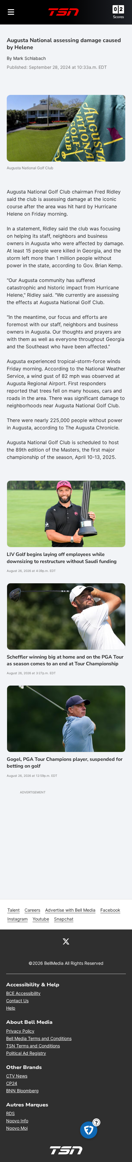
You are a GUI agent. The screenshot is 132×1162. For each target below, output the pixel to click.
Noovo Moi (17, 1128)
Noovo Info (17, 1120)
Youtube (41, 918)
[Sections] (11, 12)
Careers (32, 910)
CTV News (16, 1075)
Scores (118, 16)
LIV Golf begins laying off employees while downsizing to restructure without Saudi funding (62, 558)
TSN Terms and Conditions (33, 1045)
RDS (10, 1113)
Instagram (17, 918)
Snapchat (63, 918)
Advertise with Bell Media (70, 910)
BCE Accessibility (23, 993)
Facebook (110, 910)
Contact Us (17, 1000)
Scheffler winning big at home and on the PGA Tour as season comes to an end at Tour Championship (65, 660)
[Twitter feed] (66, 941)
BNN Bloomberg (22, 1090)
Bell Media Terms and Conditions (39, 1038)
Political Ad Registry (26, 1053)
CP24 (11, 1083)
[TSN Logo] (63, 12)
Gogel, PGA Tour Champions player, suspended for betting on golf (64, 762)
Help (10, 1008)
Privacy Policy (20, 1031)
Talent (13, 910)
